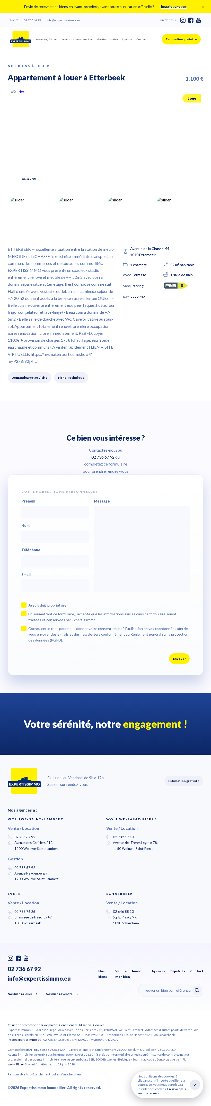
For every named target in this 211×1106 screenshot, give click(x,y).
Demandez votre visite (30, 377)
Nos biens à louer (20, 994)
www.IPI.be (15, 1064)
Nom (25, 526)
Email (26, 575)
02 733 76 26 (24, 911)
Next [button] (190, 176)
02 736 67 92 (32, 20)
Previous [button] (175, 178)
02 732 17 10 (123, 837)
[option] (105, 140)
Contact (141, 39)
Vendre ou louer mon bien (77, 39)
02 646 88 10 (123, 911)
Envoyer (179, 659)
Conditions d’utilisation (75, 1025)
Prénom (28, 501)
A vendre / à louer (47, 39)
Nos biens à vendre (59, 994)
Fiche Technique (71, 377)
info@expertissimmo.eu (63, 20)
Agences (127, 39)
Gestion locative (107, 39)
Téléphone (30, 550)
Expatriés (177, 971)
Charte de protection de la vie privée (32, 1025)
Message (102, 501)
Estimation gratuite (181, 39)
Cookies (98, 1025)
